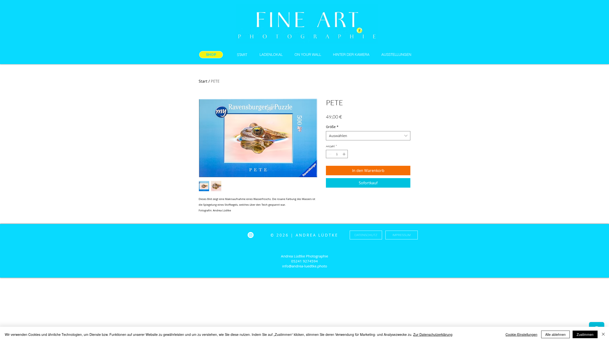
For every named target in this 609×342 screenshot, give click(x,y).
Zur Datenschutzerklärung (432, 334)
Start (203, 81)
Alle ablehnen (555, 334)
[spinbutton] (337, 154)
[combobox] (368, 135)
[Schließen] (603, 334)
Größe (332, 126)
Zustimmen (585, 334)
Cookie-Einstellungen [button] (521, 334)
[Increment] (344, 154)
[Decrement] (329, 154)
